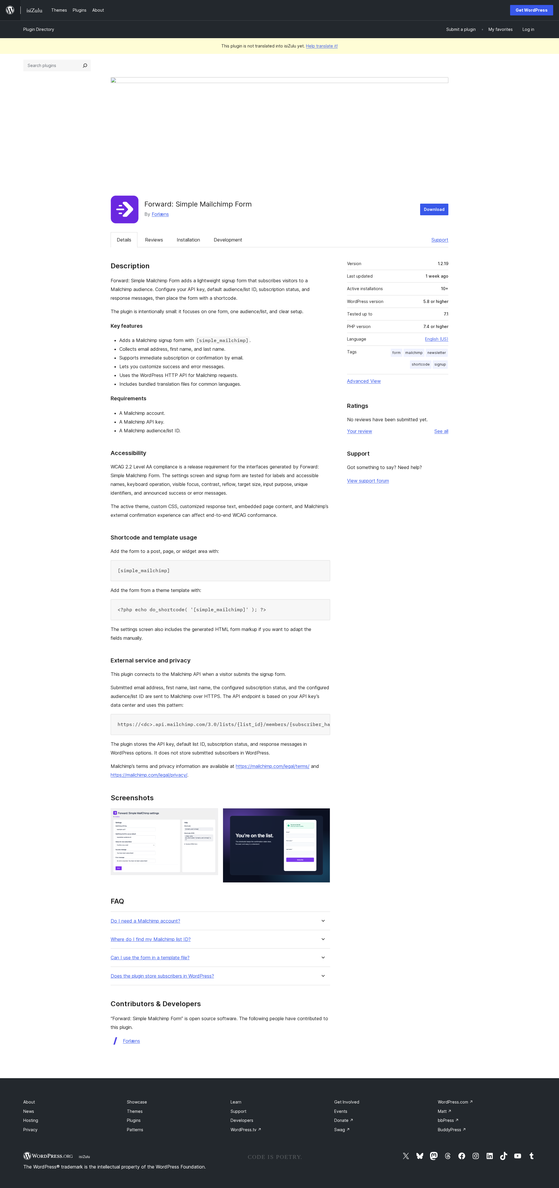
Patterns (135, 1129)
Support (439, 240)
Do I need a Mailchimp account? (145, 921)
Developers (242, 1120)
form (396, 352)
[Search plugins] (85, 65)
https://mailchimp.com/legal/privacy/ (149, 775)
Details (124, 240)
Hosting (30, 1120)
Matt (445, 1111)
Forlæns (160, 214)
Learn (236, 1101)
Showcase (137, 1101)
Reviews (154, 240)
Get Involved (346, 1101)
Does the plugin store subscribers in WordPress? (162, 976)
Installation (188, 240)
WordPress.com (455, 1101)
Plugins (134, 1120)
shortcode (421, 364)
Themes (135, 1111)
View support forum (368, 481)
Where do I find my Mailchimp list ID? (151, 939)
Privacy (30, 1129)
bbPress (448, 1120)
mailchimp (414, 352)
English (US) (436, 338)
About (29, 1101)
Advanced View (364, 381)
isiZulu (84, 1156)
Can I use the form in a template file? (150, 957)
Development (228, 240)
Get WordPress (532, 10)
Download (434, 209)
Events (340, 1111)
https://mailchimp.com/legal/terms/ (272, 766)
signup (440, 364)
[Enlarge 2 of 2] (322, 816)
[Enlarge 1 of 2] (210, 816)
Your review (359, 431)
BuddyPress (452, 1129)
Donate (343, 1120)
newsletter (436, 352)
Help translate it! (322, 45)
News (28, 1111)
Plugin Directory (38, 29)
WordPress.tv (246, 1129)
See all (441, 431)
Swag (342, 1129)
